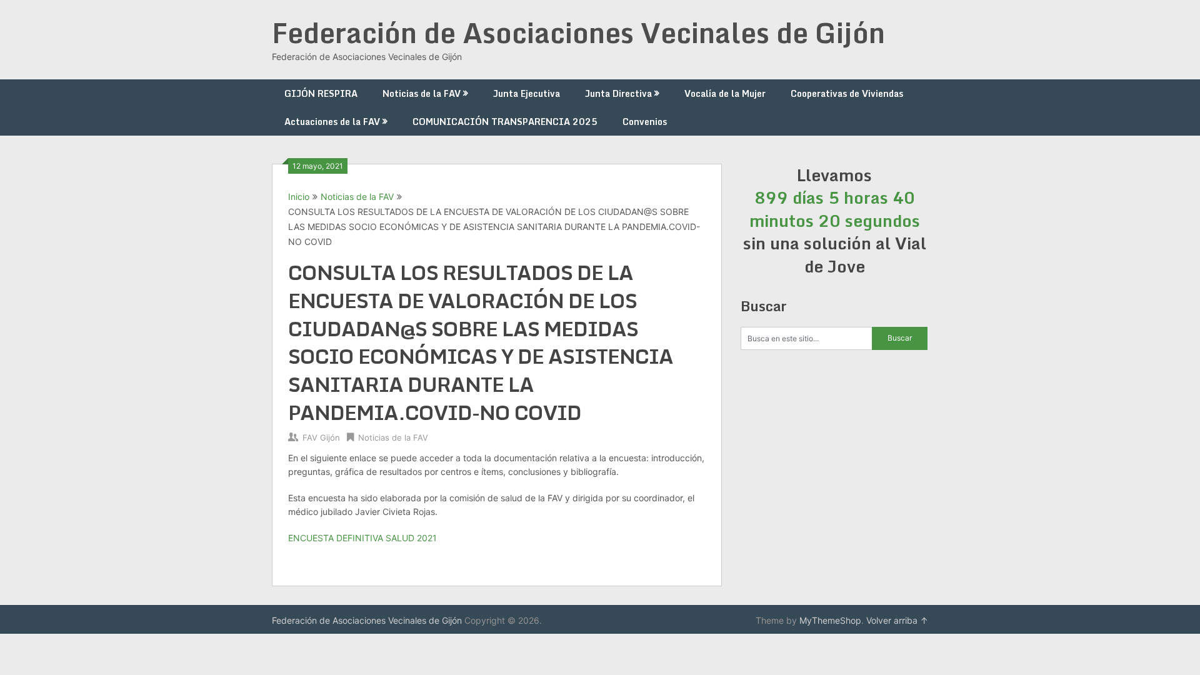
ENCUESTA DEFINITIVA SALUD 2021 (362, 537)
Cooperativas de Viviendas (847, 93)
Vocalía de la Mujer (725, 93)
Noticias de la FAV (421, 93)
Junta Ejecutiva (526, 93)
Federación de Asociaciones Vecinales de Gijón (578, 32)
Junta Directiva (618, 93)
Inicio (298, 196)
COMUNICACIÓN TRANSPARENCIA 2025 (505, 121)
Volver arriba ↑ (897, 620)
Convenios (644, 121)
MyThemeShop (830, 620)
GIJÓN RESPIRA (321, 93)
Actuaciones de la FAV (332, 121)
